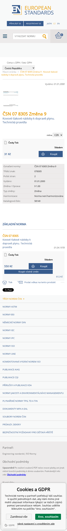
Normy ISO (9, 345)
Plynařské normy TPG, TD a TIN (20, 400)
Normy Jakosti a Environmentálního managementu (33, 393)
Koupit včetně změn (28, 271)
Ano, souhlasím (48, 516)
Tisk (10, 282)
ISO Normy (31, 453)
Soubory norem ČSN (14, 416)
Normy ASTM (10, 306)
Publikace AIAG (11, 369)
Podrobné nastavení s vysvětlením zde (34, 523)
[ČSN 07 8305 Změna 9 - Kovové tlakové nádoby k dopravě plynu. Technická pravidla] (12, 105)
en (58, 23)
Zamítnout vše (18, 516)
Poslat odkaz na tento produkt (40, 282)
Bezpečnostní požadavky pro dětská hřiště (28, 432)
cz (54, 23)
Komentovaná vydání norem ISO (22, 361)
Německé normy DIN (14, 322)
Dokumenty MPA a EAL (15, 408)
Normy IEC (8, 330)
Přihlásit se (15, 23)
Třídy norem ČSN (12, 298)
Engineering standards (13, 453)
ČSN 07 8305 (17, 241)
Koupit (53, 154)
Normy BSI (8, 314)
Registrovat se (33, 23)
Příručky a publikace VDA (17, 385)
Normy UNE (9, 353)
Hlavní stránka (9, 71)
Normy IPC (9, 338)
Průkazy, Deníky (12, 424)
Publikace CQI (10, 377)
